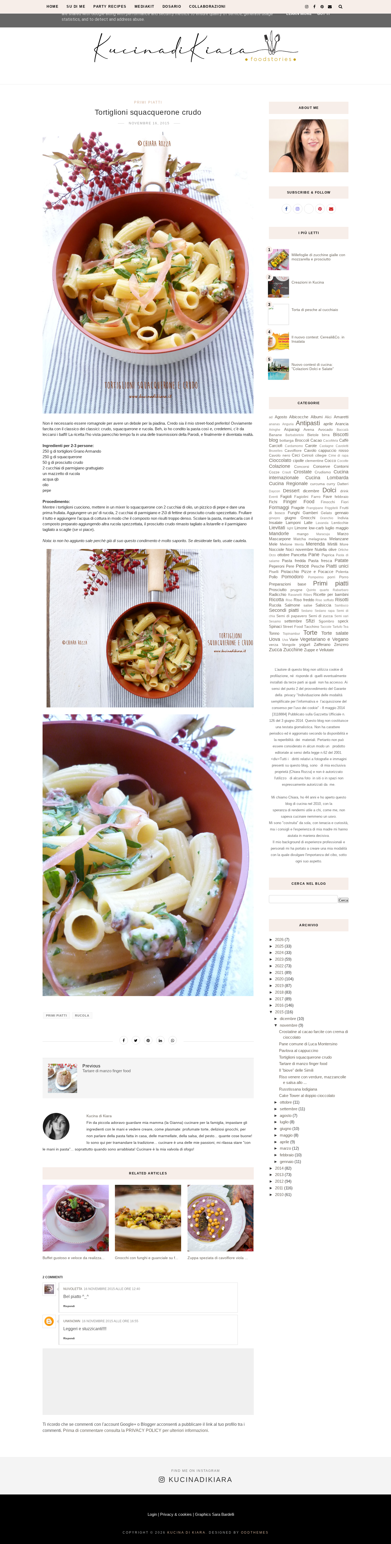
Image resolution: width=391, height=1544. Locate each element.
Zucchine (293, 649)
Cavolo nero (279, 455)
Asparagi (292, 429)
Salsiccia (323, 605)
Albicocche (298, 417)
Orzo (272, 555)
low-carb (316, 528)
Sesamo (275, 621)
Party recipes (110, 7)
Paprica (328, 555)
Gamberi (310, 512)
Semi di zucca (321, 616)
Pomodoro (292, 576)
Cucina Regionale (288, 483)
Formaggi (279, 507)
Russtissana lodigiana (298, 1089)
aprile (328, 423)
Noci (290, 549)
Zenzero (341, 644)
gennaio (341, 512)
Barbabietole (294, 435)
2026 (280, 939)
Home (53, 7)
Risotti (341, 599)
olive (332, 549)
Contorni (341, 466)
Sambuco (341, 605)
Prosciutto (277, 589)
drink (344, 491)
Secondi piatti (284, 610)
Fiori (344, 502)
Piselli (273, 572)
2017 (280, 999)
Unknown (71, 1321)
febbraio (341, 497)
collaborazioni (207, 7)
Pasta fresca (320, 560)
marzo (286, 1148)
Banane (275, 435)
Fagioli (286, 496)
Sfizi (310, 621)
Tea (345, 627)
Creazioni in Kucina (308, 282)
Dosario (172, 7)
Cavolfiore (293, 451)
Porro (343, 577)
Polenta (342, 572)
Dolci (329, 490)
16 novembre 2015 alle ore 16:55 (110, 1321)
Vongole (289, 645)
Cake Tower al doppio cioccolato (307, 1095)
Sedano (307, 611)
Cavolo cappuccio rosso (326, 450)
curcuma (317, 484)
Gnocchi (308, 517)
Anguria (288, 424)
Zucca (275, 649)
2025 (280, 946)
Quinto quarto (317, 590)
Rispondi (69, 1306)
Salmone (292, 605)
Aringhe (274, 430)
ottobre (283, 554)
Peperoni (276, 566)
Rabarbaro (340, 590)
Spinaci (275, 626)
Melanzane (338, 538)
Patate (341, 560)
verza (273, 645)
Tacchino (311, 627)
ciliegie (321, 455)
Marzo (342, 533)
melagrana (318, 539)
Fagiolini (301, 497)
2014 (280, 1168)
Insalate (275, 522)
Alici (328, 417)
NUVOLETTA (72, 1289)
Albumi (317, 417)
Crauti (286, 472)
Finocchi (328, 502)
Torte (310, 632)
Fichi (273, 501)
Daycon (274, 491)
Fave (327, 496)
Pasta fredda (294, 560)
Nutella (321, 549)
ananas (274, 424)
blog (273, 440)
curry (331, 484)
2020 (280, 979)
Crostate (303, 471)
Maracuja (323, 534)
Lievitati (277, 527)
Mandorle (279, 533)
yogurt (304, 644)
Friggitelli (331, 508)
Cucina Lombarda (326, 477)
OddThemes (255, 1532)
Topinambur (291, 634)
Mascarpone (280, 538)
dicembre (311, 491)
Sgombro (326, 621)
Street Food (293, 627)
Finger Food (298, 501)
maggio (342, 528)
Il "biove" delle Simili (296, 1070)
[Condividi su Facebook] (123, 1040)
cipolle (298, 460)
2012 (280, 1181)
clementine (314, 461)
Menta (299, 544)
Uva (285, 640)
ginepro (274, 518)
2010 (280, 1194)
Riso (289, 600)
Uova (274, 639)
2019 (280, 985)
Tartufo (337, 627)
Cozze (274, 472)
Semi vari (341, 616)
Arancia (341, 423)
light (290, 528)
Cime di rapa (338, 455)
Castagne (326, 446)
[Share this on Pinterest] (148, 1040)
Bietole (313, 435)
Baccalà (342, 430)
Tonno (274, 633)
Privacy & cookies (176, 1514)
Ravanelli (295, 595)
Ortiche (343, 550)
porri (331, 577)
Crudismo (323, 472)
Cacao (316, 440)
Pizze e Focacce (317, 571)
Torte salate (334, 633)
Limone (300, 528)
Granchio (326, 518)
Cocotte (342, 461)
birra (326, 435)
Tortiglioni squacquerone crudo (305, 1057)
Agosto (281, 417)
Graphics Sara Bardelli (214, 1514)
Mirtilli (332, 544)
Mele (273, 544)
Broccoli (302, 440)
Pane (313, 554)
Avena (308, 430)
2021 (280, 972)
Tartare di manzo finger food (303, 1063)
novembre (304, 549)
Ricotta (276, 599)
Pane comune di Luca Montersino (308, 1044)
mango (303, 534)
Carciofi (275, 445)
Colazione (279, 466)
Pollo (273, 577)
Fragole (297, 507)
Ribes (307, 595)
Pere (290, 566)
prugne (296, 590)
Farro (316, 497)
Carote (311, 445)
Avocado (325, 430)
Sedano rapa (325, 611)
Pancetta (298, 554)
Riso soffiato (324, 600)
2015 (280, 1012)
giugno (290, 517)
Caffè (343, 440)
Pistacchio (290, 571)
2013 (280, 1174)
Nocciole (276, 549)
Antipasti (308, 423)
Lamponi (293, 522)
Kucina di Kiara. (187, 1532)
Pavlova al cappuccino (298, 1050)
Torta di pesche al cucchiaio (315, 310)
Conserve (321, 466)
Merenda (315, 544)
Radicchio (277, 594)
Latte (308, 522)
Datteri (342, 484)
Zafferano (322, 644)
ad (271, 417)
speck (343, 621)
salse (307, 605)
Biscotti (340, 434)
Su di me (75, 7)
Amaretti (341, 417)
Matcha (299, 539)
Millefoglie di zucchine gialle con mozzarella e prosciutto (318, 257)
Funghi (294, 512)
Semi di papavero (291, 616)
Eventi (273, 497)
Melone (286, 544)
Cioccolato (280, 460)
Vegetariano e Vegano (324, 639)
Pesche (318, 566)
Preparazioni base (287, 584)
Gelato (326, 513)
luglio (329, 528)
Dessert (291, 490)
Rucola (82, 1015)
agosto (286, 1115)
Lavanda (322, 523)
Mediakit (145, 7)
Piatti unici (337, 566)
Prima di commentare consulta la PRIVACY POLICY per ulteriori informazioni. (136, 1430)
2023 (280, 959)
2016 (280, 1005)
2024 (280, 952)
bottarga (287, 441)
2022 (280, 966)
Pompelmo (316, 577)
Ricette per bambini (330, 594)
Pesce (302, 566)
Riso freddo (304, 599)
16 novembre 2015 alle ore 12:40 (112, 1289)
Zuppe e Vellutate (319, 650)
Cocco (330, 460)
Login (152, 1514)
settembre (293, 621)
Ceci (296, 455)
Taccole (325, 627)
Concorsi (301, 467)
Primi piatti (148, 102)
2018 (280, 992)
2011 (279, 1188)
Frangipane (314, 508)
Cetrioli (307, 455)
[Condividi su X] (136, 1040)
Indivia (343, 518)
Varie (293, 639)
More (344, 544)
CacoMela (330, 441)
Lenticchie (339, 523)
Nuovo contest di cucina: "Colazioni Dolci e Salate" (313, 366)
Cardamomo (294, 446)
